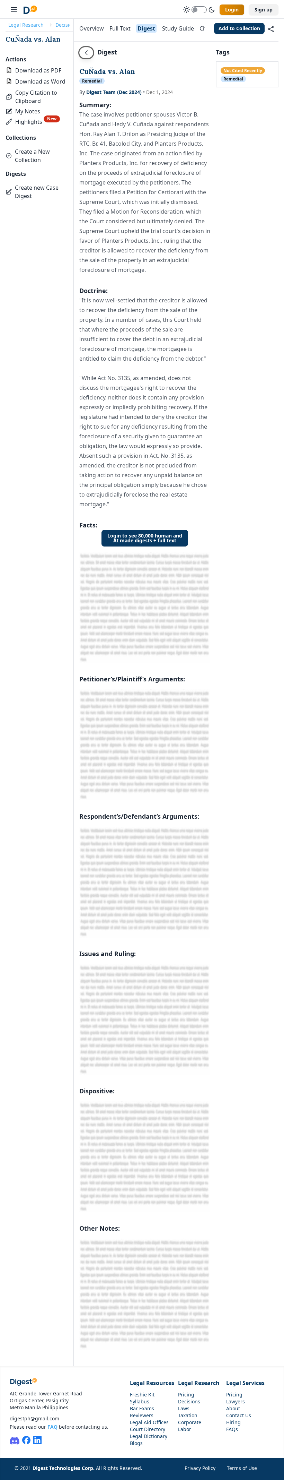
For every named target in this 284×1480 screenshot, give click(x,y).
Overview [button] (91, 28)
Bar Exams (142, 1408)
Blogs (136, 1443)
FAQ (52, 1426)
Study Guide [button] (178, 28)
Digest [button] (146, 28)
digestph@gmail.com (34, 1418)
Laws (183, 1408)
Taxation (187, 1415)
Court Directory (147, 1429)
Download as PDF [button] (38, 70)
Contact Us (238, 1415)
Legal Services (245, 1383)
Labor (184, 1429)
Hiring (233, 1422)
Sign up (264, 9)
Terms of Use (242, 1468)
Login (232, 9)
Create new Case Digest (37, 192)
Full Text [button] (120, 28)
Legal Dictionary (148, 1436)
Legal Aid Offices (149, 1422)
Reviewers (141, 1415)
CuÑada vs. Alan (33, 39)
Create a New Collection (32, 156)
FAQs (232, 1429)
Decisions (66, 24)
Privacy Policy (200, 1468)
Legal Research (26, 24)
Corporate (189, 1422)
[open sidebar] (14, 9)
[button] (39, 96)
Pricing (186, 1394)
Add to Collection (239, 28)
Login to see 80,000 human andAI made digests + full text (144, 538)
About (233, 1408)
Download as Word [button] (40, 81)
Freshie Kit (142, 1394)
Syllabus (139, 1401)
